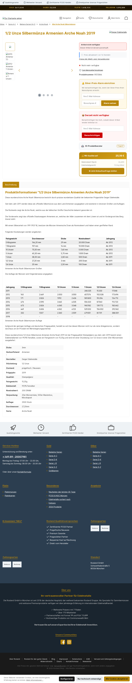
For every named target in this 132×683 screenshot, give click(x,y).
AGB (88, 659)
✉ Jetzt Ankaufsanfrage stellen (103, 171)
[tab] (11, 185)
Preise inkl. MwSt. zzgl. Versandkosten (94, 59)
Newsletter (87, 661)
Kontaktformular (24, 472)
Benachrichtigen (92, 135)
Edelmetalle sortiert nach (59, 499)
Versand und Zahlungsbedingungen (108, 659)
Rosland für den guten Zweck (36, 659)
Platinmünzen (10, 492)
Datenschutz (77, 659)
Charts (59, 661)
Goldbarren (54, 471)
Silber (94, 445)
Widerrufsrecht (46, 661)
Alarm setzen (110, 103)
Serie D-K (53, 459)
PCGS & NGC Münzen (58, 496)
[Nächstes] (72, 70)
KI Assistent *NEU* (12, 521)
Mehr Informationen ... (34, 680)
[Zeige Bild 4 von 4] (52, 95)
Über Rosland (14, 659)
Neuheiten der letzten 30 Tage (62, 492)
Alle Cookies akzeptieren (117, 679)
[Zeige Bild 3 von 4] (48, 95)
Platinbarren (10, 496)
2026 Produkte (55, 507)
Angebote (96, 485)
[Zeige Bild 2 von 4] (44, 95)
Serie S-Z (53, 467)
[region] (40, 70)
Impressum (63, 659)
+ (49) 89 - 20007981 (15, 456)
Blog (54, 659)
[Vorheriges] (19, 70)
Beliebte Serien (55, 452)
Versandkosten (60, 666)
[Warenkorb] (126, 18)
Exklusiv (52, 503)
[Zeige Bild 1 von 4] (40, 95)
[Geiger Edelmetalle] (118, 34)
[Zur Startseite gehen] (12, 18)
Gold (49, 445)
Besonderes (53, 485)
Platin (5, 485)
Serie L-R (53, 463)
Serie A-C (53, 456)
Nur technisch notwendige (89, 679)
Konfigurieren (67, 679)
